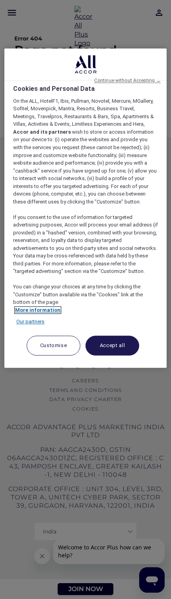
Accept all (112, 345)
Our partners (30, 322)
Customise (53, 345)
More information (37, 310)
